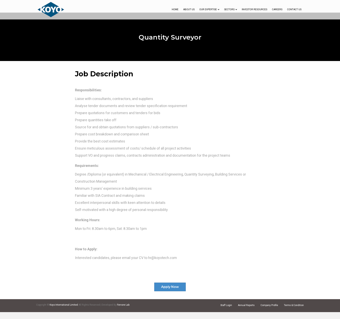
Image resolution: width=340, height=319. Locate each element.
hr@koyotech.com (162, 258)
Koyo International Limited (64, 304)
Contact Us (294, 9)
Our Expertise (208, 9)
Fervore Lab (123, 304)
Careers (277, 9)
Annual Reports (246, 305)
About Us (189, 9)
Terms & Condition (294, 305)
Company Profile (269, 305)
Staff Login (226, 305)
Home (175, 9)
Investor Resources (254, 9)
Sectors (229, 9)
